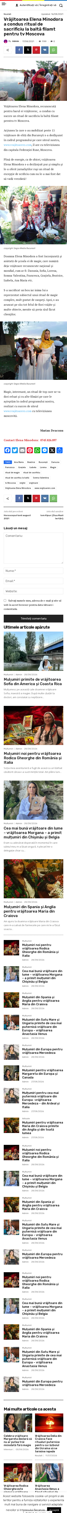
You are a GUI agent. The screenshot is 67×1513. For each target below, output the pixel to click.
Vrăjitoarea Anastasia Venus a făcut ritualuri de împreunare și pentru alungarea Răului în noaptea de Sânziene (49, 1493)
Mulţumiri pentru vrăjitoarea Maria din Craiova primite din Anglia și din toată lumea (42, 1128)
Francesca (10, 467)
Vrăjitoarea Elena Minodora (18, 488)
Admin (15, 41)
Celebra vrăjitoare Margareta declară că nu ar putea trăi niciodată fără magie (18, 1440)
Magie (53, 467)
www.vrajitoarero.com (17, 145)
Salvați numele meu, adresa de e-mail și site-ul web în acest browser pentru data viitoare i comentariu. (32, 605)
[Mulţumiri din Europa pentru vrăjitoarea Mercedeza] (11, 1052)
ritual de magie (12, 472)
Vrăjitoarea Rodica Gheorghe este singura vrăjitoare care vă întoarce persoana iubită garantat (16, 1493)
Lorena (43, 467)
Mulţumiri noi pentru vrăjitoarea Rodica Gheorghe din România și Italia (33, 758)
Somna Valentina (41, 477)
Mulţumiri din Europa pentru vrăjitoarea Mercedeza (42, 1051)
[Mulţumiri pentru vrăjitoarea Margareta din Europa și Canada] (11, 1073)
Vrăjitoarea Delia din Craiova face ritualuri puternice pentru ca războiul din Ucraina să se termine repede (48, 1443)
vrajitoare (33, 483)
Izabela (32, 467)
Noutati (7, 14)
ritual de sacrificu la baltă (17, 477)
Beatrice (31, 462)
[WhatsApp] (53, 50)
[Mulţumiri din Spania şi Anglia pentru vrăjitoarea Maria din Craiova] (33, 878)
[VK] (45, 50)
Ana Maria (19, 462)
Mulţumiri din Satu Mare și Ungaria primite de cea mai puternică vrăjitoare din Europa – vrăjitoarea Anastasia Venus (42, 1027)
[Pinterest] (36, 50)
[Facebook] (19, 50)
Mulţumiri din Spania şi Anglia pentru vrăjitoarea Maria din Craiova (30, 911)
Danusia (55, 462)
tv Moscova (10, 483)
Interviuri (8, 1449)
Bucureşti (43, 462)
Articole (26, 1119)
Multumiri (8, 675)
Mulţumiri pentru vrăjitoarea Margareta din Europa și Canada (42, 1073)
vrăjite (22, 483)
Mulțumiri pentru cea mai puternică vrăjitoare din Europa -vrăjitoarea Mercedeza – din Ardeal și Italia (41, 1100)
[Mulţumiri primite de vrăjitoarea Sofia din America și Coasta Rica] (33, 651)
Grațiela (22, 467)
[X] (27, 50)
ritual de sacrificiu (31, 472)
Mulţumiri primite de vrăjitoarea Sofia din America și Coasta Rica (33, 681)
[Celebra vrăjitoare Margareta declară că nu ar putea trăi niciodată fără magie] (18, 1422)
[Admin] (6, 41)
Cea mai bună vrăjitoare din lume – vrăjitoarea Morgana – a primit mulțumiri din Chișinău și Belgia (33, 832)
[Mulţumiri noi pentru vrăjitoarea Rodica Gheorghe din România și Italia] (33, 725)
